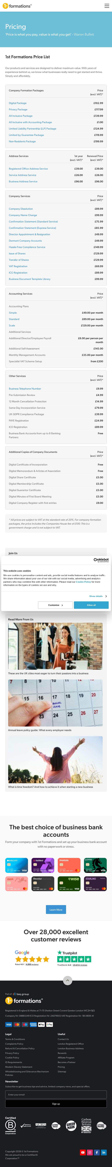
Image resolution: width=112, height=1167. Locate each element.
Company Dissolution (21, 208)
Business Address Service (23, 181)
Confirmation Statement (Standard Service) (33, 221)
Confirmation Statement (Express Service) (32, 227)
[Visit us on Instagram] (90, 1152)
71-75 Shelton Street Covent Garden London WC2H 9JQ (67, 1010)
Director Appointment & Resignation (29, 234)
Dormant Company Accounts (25, 240)
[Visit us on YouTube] (83, 1152)
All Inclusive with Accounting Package (30, 122)
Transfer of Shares (19, 259)
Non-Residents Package (22, 141)
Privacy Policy (12, 1052)
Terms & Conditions (15, 1039)
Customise (53, 605)
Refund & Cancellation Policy (20, 1048)
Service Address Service (22, 175)
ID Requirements (13, 1062)
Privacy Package (18, 109)
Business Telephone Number (25, 388)
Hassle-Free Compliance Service (27, 247)
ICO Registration (18, 272)
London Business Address (71, 1048)
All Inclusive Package (21, 115)
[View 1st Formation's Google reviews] (33, 957)
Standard (14, 319)
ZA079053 (55, 1015)
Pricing (61, 1066)
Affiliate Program (66, 1057)
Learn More (58, 909)
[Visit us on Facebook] (97, 1152)
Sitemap (62, 1071)
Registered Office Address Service (28, 168)
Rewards (62, 1052)
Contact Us (63, 1039)
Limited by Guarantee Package (26, 134)
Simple (13, 312)
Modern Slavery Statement (18, 1066)
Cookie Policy (12, 1057)
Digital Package (18, 103)
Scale (12, 325)
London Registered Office (71, 1043)
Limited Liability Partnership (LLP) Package (32, 128)
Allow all (91, 605)
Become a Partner (66, 1062)
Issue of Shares (17, 253)
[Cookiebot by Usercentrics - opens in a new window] (96, 560)
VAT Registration (18, 266)
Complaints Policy (14, 1043)
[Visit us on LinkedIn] (104, 1152)
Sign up (56, 1103)
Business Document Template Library (29, 278)
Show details (96, 596)
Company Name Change (23, 215)
